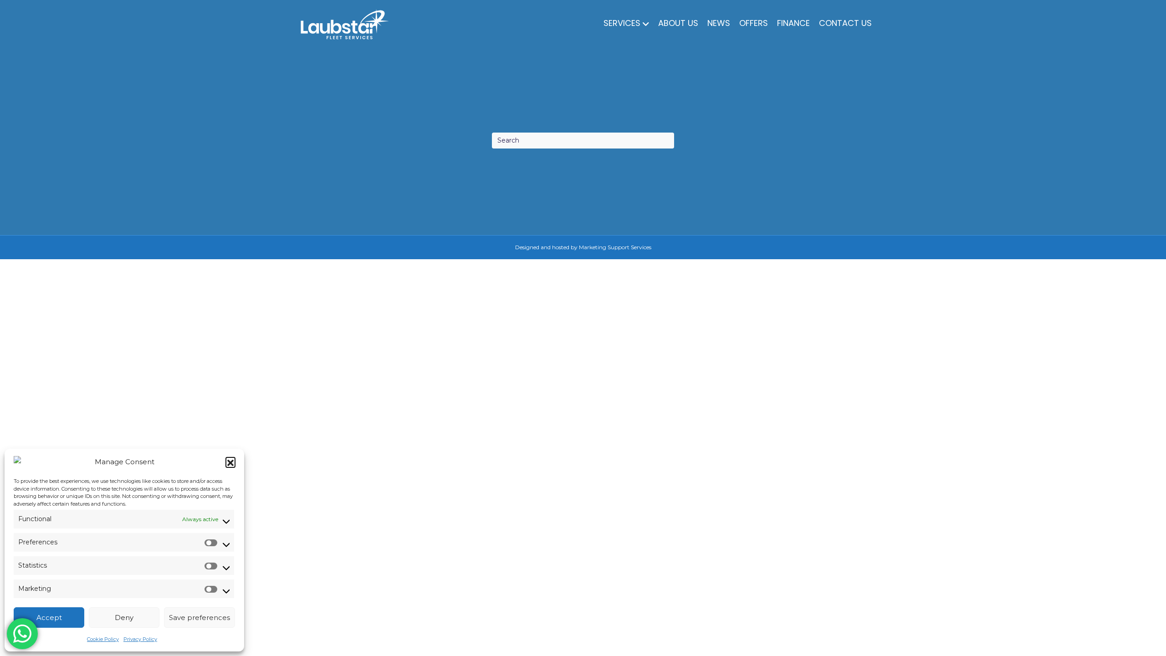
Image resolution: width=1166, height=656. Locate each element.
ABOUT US (678, 23)
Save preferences (199, 617)
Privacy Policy (140, 639)
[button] (230, 461)
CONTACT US (845, 23)
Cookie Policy (103, 639)
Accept (49, 617)
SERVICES (621, 23)
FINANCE (793, 23)
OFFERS (753, 23)
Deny (124, 617)
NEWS (718, 23)
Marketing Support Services (615, 247)
